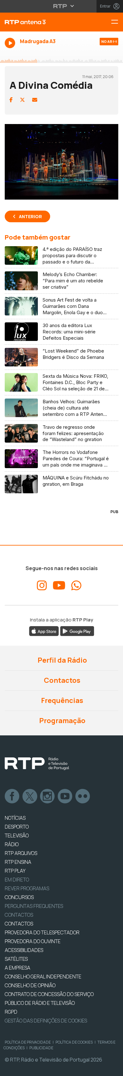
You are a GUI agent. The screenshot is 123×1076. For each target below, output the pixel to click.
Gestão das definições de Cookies (46, 1020)
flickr (83, 796)
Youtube (65, 796)
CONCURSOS (19, 897)
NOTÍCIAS (15, 817)
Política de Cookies (74, 1042)
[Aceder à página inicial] (41, 22)
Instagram (47, 796)
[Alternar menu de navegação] (117, 22)
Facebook (12, 796)
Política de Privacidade (28, 1042)
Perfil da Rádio (61, 660)
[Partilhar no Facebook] (11, 99)
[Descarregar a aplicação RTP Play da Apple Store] (44, 630)
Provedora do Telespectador (42, 932)
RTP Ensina (18, 861)
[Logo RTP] (37, 763)
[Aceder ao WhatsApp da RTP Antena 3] (76, 585)
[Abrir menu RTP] (62, 6)
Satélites (16, 958)
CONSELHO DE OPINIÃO (30, 985)
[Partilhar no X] (22, 99)
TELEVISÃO (17, 835)
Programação (61, 720)
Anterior (30, 216)
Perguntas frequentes (34, 906)
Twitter (30, 796)
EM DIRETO (17, 879)
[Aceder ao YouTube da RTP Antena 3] (59, 585)
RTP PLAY (15, 870)
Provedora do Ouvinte (33, 941)
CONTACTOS (19, 923)
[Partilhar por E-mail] (34, 99)
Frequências (61, 700)
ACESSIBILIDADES (24, 950)
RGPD (11, 1011)
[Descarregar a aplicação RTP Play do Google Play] (77, 630)
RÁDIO (12, 844)
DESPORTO (17, 826)
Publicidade (41, 1048)
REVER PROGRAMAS (27, 888)
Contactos (61, 680)
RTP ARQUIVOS (21, 853)
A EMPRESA (17, 967)
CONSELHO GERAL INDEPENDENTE (43, 976)
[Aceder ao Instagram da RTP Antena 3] (42, 585)
